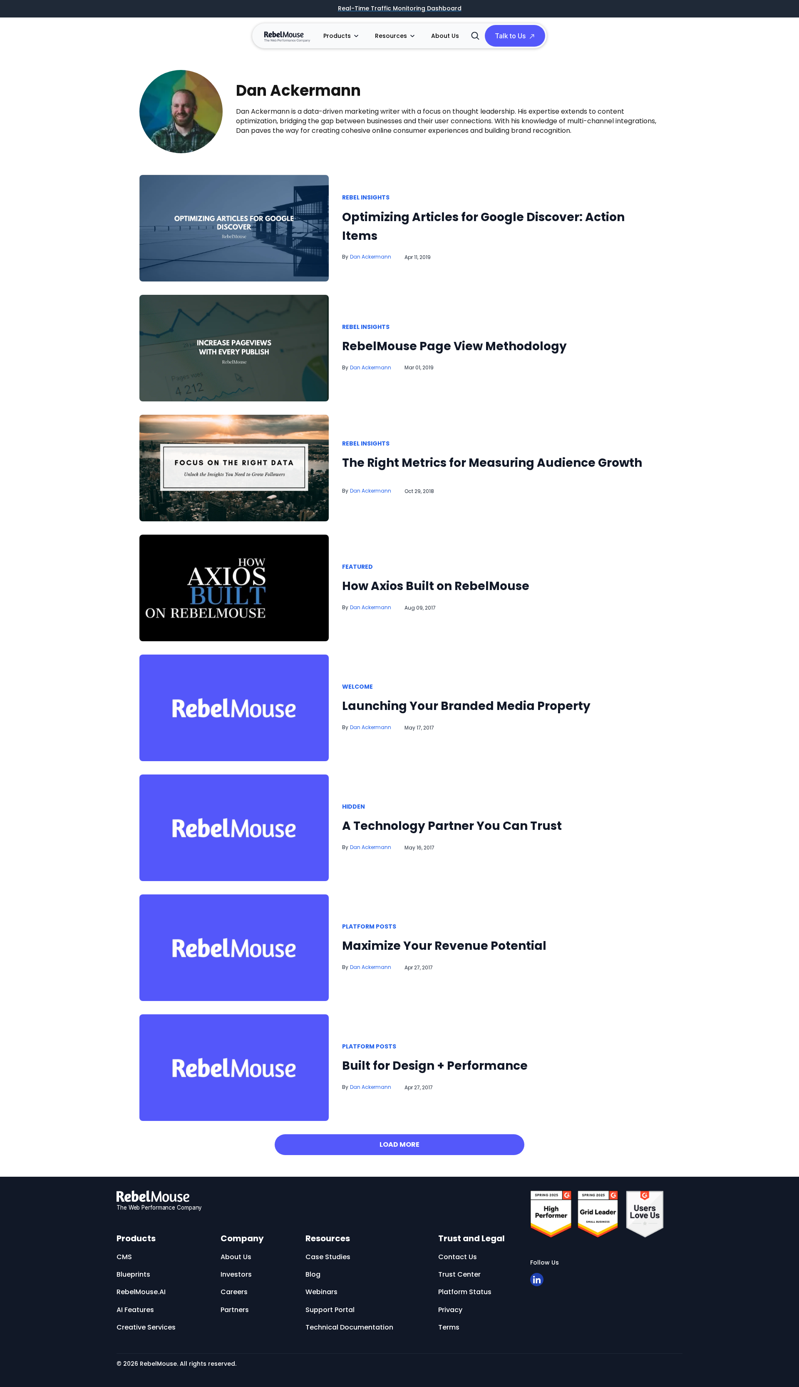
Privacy (450, 1310)
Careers (234, 1292)
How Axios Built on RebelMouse (435, 586)
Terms (448, 1327)
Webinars (321, 1292)
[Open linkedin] (536, 1279)
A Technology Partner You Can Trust (452, 826)
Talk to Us (510, 36)
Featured (357, 567)
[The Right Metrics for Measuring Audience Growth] (234, 467)
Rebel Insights (366, 198)
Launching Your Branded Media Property (466, 706)
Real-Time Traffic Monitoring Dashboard (400, 8)
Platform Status (464, 1292)
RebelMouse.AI (141, 1292)
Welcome (357, 687)
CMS (124, 1257)
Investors (236, 1274)
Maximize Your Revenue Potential (444, 946)
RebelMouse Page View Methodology (454, 346)
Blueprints (133, 1274)
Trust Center (459, 1274)
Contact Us (457, 1257)
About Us (445, 36)
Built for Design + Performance (435, 1066)
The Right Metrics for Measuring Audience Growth (492, 463)
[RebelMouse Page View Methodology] (234, 347)
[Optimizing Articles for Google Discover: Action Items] (234, 227)
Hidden (353, 807)
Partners (235, 1310)
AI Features (135, 1310)
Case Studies (327, 1257)
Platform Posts (369, 927)
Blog (312, 1274)
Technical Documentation (349, 1327)
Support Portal (330, 1310)
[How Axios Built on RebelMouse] (234, 588)
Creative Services (146, 1327)
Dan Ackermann (370, 256)
